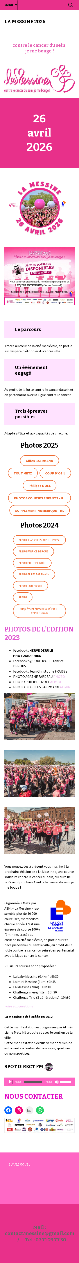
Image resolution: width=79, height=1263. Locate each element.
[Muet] (56, 1082)
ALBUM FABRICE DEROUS (33, 551)
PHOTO (59, 676)
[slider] (66, 1081)
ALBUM (23, 597)
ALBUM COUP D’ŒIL (30, 586)
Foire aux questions (18, 1006)
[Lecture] (10, 1082)
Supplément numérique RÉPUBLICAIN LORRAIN (39, 611)
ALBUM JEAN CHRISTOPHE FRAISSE (39, 540)
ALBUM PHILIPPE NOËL (32, 563)
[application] (39, 1082)
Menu (8, 5)
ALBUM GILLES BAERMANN (34, 574)
